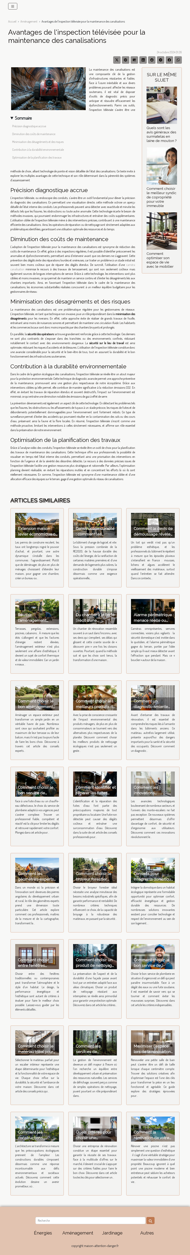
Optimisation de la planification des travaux (37, 157)
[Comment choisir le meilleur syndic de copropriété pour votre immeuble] (162, 165)
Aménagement (28, 21)
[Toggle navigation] (12, 6)
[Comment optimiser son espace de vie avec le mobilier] (162, 231)
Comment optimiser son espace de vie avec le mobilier (160, 260)
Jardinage (112, 1233)
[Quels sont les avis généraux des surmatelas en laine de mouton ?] (162, 105)
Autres (147, 1233)
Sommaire (23, 118)
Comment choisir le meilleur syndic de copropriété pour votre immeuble (161, 197)
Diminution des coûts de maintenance (33, 134)
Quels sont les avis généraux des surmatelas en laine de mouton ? (162, 134)
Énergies (43, 1233)
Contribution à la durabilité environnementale (38, 149)
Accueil (12, 21)
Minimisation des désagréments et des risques (38, 142)
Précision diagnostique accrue (29, 126)
